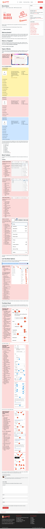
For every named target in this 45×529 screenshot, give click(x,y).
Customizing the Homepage (34, 23)
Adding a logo (19, 518)
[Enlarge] (27, 266)
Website (4, 502)
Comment (4, 484)
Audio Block (4, 107)
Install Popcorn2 (32, 27)
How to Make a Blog (33, 31)
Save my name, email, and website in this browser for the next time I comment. (14, 505)
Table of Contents (7, 29)
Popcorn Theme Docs (6, 527)
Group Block (5, 127)
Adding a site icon (19, 521)
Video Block (4, 115)
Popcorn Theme (5, 521)
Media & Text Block (5, 114)
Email (4, 498)
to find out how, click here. (23, 263)
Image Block (5, 99)
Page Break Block (5, 134)
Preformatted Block (5, 87)
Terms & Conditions (34, 527)
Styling (32, 522)
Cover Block (4, 109)
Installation (33, 519)
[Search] (41, 8)
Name (4, 494)
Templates (33, 523)
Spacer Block (5, 137)
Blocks (32, 517)
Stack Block (4, 131)
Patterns (33, 520)
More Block (4, 132)
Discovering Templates (33, 28)
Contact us (42, 527)
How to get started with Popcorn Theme (22, 517)
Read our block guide (14, 77)
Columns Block (5, 126)
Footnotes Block (5, 93)
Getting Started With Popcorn (34, 24)
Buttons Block (5, 119)
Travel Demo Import (33, 32)
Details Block (5, 85)
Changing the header (20, 519)
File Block (4, 110)
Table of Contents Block (6, 139)
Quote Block (4, 82)
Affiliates (39, 527)
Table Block (4, 90)
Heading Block (5, 79)
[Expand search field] (35, 2)
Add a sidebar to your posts (21, 520)
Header (33, 518)
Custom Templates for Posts (34, 34)
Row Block (4, 129)
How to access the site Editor (8, 46)
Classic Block (5, 95)
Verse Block (4, 92)
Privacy (37, 527)
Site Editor (33, 521)
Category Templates (33, 30)
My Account (35, 13)
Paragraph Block (5, 69)
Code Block (4, 84)
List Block (4, 80)
